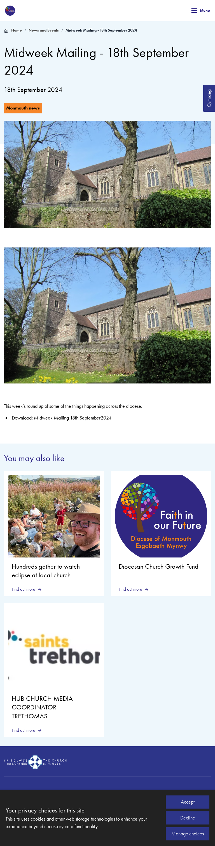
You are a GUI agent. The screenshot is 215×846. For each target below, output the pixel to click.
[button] (194, 11)
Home (16, 30)
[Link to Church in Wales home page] (35, 762)
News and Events (44, 30)
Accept (188, 802)
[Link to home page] (10, 11)
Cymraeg (209, 98)
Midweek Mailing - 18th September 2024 (101, 30)
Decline (187, 818)
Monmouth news (23, 108)
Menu (205, 10)
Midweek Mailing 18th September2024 (72, 418)
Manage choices (187, 834)
